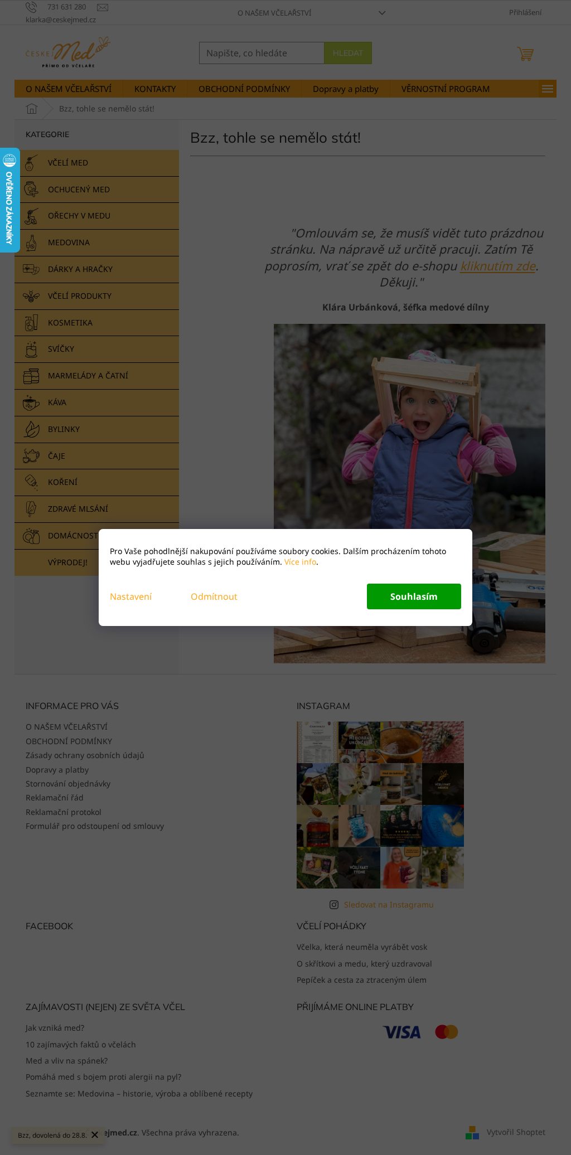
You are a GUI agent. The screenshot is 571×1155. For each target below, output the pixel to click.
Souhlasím (414, 596)
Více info (299, 561)
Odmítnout (214, 596)
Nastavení (131, 596)
